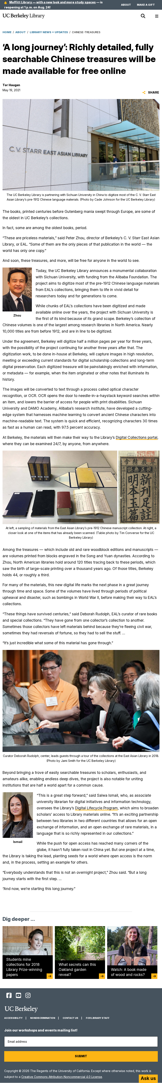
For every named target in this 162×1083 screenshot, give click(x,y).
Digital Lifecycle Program (96, 808)
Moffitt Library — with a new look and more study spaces (52, 2)
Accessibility (13, 1018)
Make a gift (146, 4)
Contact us (70, 1018)
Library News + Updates (49, 32)
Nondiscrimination (42, 1018)
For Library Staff (97, 1018)
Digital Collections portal (136, 437)
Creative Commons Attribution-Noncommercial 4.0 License (61, 1077)
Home (7, 32)
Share (153, 92)
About (126, 4)
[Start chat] (148, 1079)
